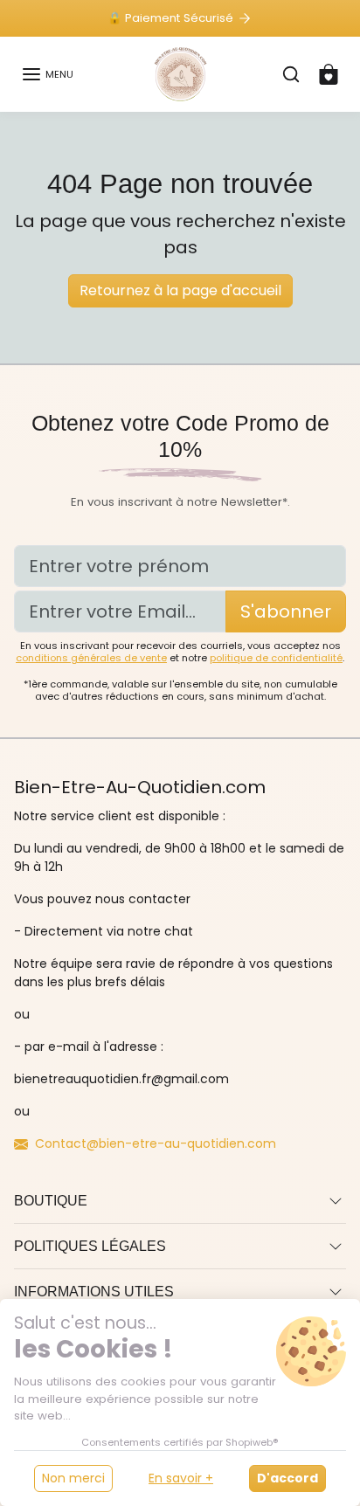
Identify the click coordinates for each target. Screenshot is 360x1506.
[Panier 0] (329, 74)
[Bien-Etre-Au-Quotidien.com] (180, 72)
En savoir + (181, 1478)
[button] (47, 74)
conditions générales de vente (91, 658)
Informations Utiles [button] (94, 1291)
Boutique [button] (50, 1200)
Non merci (73, 1478)
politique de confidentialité (276, 658)
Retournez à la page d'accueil (180, 290)
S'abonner (285, 611)
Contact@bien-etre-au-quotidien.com (155, 1143)
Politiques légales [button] (90, 1246)
